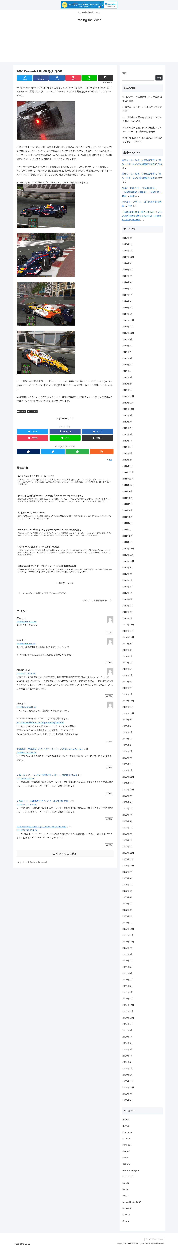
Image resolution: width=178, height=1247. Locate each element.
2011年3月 (127, 529)
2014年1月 (127, 314)
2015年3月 (127, 238)
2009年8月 (127, 650)
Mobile (125, 1183)
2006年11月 (128, 859)
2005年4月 (127, 980)
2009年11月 (128, 631)
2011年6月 (127, 510)
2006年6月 (127, 891)
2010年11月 (128, 555)
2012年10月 (128, 409)
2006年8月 (127, 878)
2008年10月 (128, 713)
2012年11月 (128, 403)
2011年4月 (127, 523)
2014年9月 (127, 263)
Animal (125, 1119)
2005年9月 (127, 948)
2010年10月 (128, 561)
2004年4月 (127, 1056)
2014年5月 (127, 288)
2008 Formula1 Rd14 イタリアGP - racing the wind (41, 826)
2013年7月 (127, 352)
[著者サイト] (28, 451)
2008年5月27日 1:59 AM (26, 644)
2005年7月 (127, 961)
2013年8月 (127, 346)
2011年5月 (127, 517)
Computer (127, 1132)
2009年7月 (127, 656)
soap (132, 195)
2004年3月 (127, 1062)
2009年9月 (127, 644)
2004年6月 (127, 1043)
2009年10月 (128, 637)
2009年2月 (127, 688)
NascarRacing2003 (131, 1202)
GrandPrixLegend (130, 1170)
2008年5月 (127, 745)
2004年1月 (127, 1075)
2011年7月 (127, 504)
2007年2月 (127, 840)
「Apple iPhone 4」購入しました (138, 212)
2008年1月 (127, 770)
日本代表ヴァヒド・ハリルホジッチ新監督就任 (142, 109)
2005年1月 (127, 999)
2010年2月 (127, 612)
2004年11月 (128, 1011)
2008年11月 (128, 707)
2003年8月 (127, 1100)
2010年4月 (127, 599)
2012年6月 (127, 434)
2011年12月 (128, 472)
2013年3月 (127, 377)
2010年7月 (127, 580)
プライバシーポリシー (154, 1239)
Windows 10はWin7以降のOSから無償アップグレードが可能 (142, 140)
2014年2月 (127, 307)
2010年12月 (128, 548)
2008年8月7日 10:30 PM (26, 673)
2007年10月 (128, 789)
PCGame (126, 1208)
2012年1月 (127, 466)
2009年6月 (127, 663)
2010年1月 (127, 618)
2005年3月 (127, 986)
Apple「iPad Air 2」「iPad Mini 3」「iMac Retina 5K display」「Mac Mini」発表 (142, 192)
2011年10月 (128, 485)
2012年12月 (128, 396)
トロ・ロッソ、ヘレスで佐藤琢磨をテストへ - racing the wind (47, 775)
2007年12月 (128, 777)
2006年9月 (127, 872)
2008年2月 (127, 764)
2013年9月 (127, 339)
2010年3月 (127, 605)
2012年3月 (127, 453)
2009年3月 (127, 682)
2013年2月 (127, 384)
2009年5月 (127, 669)
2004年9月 (127, 1024)
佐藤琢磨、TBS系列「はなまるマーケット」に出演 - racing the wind (50, 749)
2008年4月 (127, 751)
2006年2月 (127, 916)
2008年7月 (127, 732)
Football (126, 1138)
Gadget (126, 1151)
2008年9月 (127, 720)
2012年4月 (127, 447)
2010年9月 (127, 567)
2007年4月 (127, 827)
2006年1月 (127, 922)
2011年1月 (127, 542)
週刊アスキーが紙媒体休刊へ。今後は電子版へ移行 (142, 99)
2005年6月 (127, 967)
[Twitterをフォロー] (53, 451)
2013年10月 (128, 333)
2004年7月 (127, 1037)
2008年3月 (127, 758)
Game (125, 1157)
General (126, 1164)
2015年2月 (127, 244)
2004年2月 (127, 1068)
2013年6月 (127, 358)
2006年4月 (127, 903)
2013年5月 (127, 365)
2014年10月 (128, 257)
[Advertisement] (89, 45)
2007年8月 (127, 802)
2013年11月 (128, 327)
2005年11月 (128, 935)
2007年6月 (127, 815)
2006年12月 (128, 853)
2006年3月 (127, 910)
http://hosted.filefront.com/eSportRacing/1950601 (40, 722)
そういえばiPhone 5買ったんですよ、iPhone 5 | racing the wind (142, 216)
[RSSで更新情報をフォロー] (101, 451)
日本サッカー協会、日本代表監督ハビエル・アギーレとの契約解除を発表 (142, 129)
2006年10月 (128, 865)
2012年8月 (127, 422)
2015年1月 (127, 250)
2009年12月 (128, 625)
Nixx (160, 164)
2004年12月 (128, 1005)
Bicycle (125, 1126)
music (125, 1196)
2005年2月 (127, 992)
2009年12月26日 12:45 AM (27, 830)
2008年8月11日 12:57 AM (26, 707)
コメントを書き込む (65, 853)
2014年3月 (127, 301)
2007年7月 (127, 808)
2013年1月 (127, 390)
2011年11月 (128, 479)
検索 (124, 73)
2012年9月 (127, 415)
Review (126, 1215)
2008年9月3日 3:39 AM (25, 778)
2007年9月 (127, 796)
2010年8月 (127, 574)
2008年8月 (127, 726)
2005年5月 (127, 973)
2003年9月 (127, 1094)
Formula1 (22, 412)
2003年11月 (128, 1081)
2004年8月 (127, 1030)
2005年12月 (128, 929)
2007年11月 (128, 783)
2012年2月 (127, 460)
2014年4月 (127, 295)
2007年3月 (127, 834)
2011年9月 (127, 491)
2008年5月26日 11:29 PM (26, 622)
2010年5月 (127, 593)
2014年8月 (127, 269)
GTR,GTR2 (33, 412)
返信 (110, 633)
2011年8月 (127, 498)
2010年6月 (127, 586)
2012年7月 (127, 428)
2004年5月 (127, 1049)
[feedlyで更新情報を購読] (77, 451)
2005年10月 (128, 942)
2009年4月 (127, 675)
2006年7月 (127, 884)
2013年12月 (128, 320)
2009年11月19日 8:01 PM (26, 804)
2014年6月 (127, 282)
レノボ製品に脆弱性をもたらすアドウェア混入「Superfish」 (142, 119)
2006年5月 (127, 897)
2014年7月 (127, 276)
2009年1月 (127, 694)
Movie (125, 1189)
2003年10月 (128, 1087)
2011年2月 (127, 536)
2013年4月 (127, 371)
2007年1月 (127, 846)
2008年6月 (127, 739)
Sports (125, 1221)
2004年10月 (128, 1018)
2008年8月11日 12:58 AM (26, 752)
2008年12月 (128, 701)
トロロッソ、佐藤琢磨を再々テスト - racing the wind (42, 801)
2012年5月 (127, 441)
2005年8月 (127, 954)
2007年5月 (127, 821)
